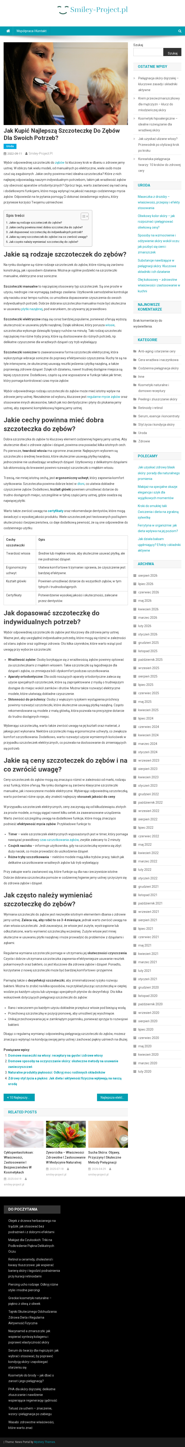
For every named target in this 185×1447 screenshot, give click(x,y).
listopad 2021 (147, 895)
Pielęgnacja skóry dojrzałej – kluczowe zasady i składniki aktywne (158, 84)
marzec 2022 (147, 861)
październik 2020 (150, 1004)
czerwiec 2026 (148, 592)
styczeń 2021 (147, 979)
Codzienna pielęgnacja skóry (158, 368)
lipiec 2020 (145, 1029)
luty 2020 (144, 1071)
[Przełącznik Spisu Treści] (82, 216)
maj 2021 (145, 945)
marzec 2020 (147, 1063)
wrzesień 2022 (148, 811)
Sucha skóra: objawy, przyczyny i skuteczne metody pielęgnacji (104, 1157)
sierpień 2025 (147, 676)
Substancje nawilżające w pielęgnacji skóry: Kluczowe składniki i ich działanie (157, 266)
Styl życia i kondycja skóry (156, 424)
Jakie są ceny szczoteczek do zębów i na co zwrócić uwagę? (48, 236)
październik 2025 (150, 659)
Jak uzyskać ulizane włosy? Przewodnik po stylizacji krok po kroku (158, 144)
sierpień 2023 (147, 769)
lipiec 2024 (145, 718)
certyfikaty (55, 511)
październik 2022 (150, 802)
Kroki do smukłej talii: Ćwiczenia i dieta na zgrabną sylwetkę (158, 511)
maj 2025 (145, 701)
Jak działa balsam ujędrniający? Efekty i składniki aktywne (159, 544)
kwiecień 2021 (148, 954)
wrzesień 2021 (148, 912)
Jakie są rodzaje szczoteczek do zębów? (35, 222)
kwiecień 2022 (148, 853)
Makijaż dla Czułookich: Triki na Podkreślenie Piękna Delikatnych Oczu (31, 1245)
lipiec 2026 (145, 584)
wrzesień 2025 (148, 668)
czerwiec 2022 (148, 836)
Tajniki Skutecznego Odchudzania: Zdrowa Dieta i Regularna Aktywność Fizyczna (32, 1317)
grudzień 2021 (148, 886)
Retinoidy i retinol (150, 408)
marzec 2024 (147, 744)
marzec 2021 (147, 962)
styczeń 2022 (147, 878)
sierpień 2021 (147, 920)
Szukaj (138, 45)
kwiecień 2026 (148, 609)
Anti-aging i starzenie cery (157, 351)
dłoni (80, 484)
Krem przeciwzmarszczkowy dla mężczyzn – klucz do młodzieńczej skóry (159, 104)
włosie (110, 325)
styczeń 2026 (147, 634)
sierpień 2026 (147, 575)
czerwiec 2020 (148, 1038)
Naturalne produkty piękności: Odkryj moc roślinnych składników (56, 1072)
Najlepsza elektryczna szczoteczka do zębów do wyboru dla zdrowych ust (114, 1097)
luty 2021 (144, 971)
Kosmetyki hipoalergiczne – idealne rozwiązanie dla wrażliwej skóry (158, 124)
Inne (141, 376)
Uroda (10, 146)
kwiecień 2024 (148, 735)
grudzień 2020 (148, 987)
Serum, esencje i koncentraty (159, 416)
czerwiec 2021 (148, 937)
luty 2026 (144, 626)
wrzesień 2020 (148, 1013)
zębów (60, 162)
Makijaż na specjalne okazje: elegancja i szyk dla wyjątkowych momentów (158, 492)
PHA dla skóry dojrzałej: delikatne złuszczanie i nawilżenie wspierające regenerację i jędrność (32, 1394)
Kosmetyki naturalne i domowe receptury (153, 388)
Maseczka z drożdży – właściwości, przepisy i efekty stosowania (159, 202)
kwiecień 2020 (148, 1054)
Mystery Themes (44, 1442)
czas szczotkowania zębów (59, 840)
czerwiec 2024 (148, 727)
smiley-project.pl (41, 153)
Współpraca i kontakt (31, 31)
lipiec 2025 (145, 685)
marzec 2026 (147, 617)
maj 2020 (145, 1046)
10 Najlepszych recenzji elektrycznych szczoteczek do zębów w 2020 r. (22, 1097)
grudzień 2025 (148, 642)
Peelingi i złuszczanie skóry (157, 399)
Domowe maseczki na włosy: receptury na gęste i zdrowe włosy (55, 1055)
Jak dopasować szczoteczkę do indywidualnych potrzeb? (46, 232)
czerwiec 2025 (148, 693)
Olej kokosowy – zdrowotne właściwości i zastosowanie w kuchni (159, 285)
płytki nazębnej (32, 309)
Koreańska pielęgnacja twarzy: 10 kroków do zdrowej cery (159, 164)
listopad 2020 (147, 996)
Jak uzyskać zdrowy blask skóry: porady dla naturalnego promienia (159, 472)
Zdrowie (144, 441)
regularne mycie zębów (103, 397)
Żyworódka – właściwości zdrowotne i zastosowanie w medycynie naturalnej (66, 1157)
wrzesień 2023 (148, 760)
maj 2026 (145, 600)
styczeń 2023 (147, 785)
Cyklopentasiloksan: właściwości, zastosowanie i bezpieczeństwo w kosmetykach (19, 1162)
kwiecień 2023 (148, 777)
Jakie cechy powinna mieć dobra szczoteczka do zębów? (46, 227)
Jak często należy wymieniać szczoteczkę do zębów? (43, 241)
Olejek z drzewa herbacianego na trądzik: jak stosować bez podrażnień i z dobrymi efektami (32, 1226)
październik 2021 (150, 903)
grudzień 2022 (148, 794)
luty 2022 (144, 869)
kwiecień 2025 (148, 710)
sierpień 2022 (147, 819)
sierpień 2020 (147, 1021)
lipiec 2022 (145, 827)
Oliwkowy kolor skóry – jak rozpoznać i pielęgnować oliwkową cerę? (156, 221)
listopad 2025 (147, 651)
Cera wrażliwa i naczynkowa (158, 360)
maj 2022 (145, 844)
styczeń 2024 (147, 752)
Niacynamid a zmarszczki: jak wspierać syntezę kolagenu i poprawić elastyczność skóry (29, 1336)
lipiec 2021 (145, 928)
